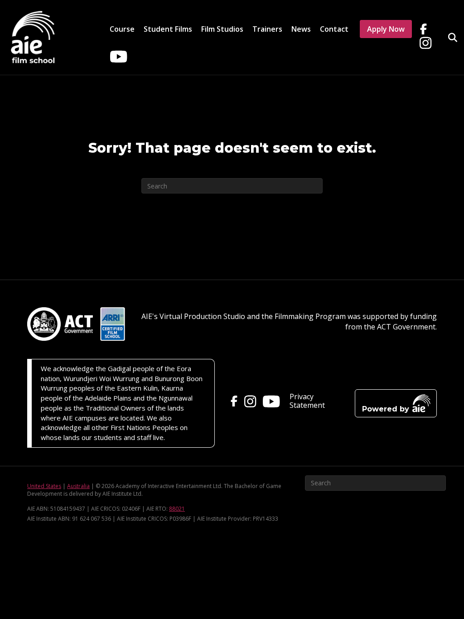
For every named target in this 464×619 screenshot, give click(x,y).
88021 (177, 509)
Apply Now (386, 29)
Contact (334, 29)
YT (116, 51)
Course (122, 29)
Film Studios (222, 29)
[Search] (449, 37)
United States (44, 486)
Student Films (168, 29)
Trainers (267, 29)
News (301, 29)
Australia (78, 486)
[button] (396, 403)
